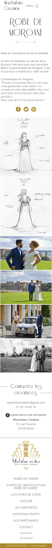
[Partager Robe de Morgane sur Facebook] (18, 109)
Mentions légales (38, 545)
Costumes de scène (26, 494)
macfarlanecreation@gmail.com (26, 402)
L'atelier (26, 501)
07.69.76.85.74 (26, 407)
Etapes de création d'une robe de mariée (26, 486)
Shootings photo (26, 514)
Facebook (26, 533)
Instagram (25, 538)
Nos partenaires (26, 520)
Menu (29, 6)
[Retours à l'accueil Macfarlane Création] (26, 455)
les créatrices (26, 507)
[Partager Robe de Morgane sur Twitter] (26, 109)
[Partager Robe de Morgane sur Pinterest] (33, 109)
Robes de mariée (26, 479)
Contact (26, 527)
